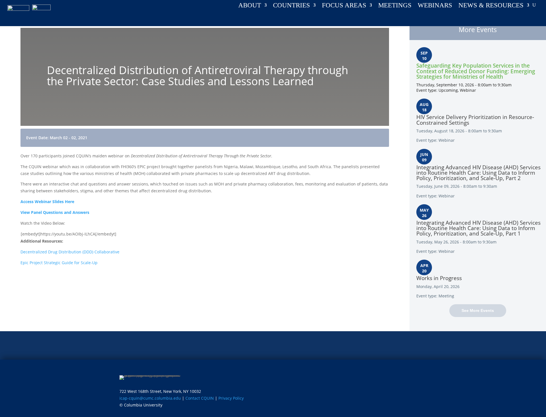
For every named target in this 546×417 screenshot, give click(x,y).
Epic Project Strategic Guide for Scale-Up (59, 262)
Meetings (394, 6)
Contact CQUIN (199, 398)
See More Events (478, 310)
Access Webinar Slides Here (47, 201)
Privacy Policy (231, 398)
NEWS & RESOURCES (491, 6)
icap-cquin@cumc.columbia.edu (150, 398)
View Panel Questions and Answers (54, 212)
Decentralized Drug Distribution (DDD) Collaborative (69, 252)
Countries (291, 6)
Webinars (435, 6)
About (249, 6)
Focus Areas (344, 6)
